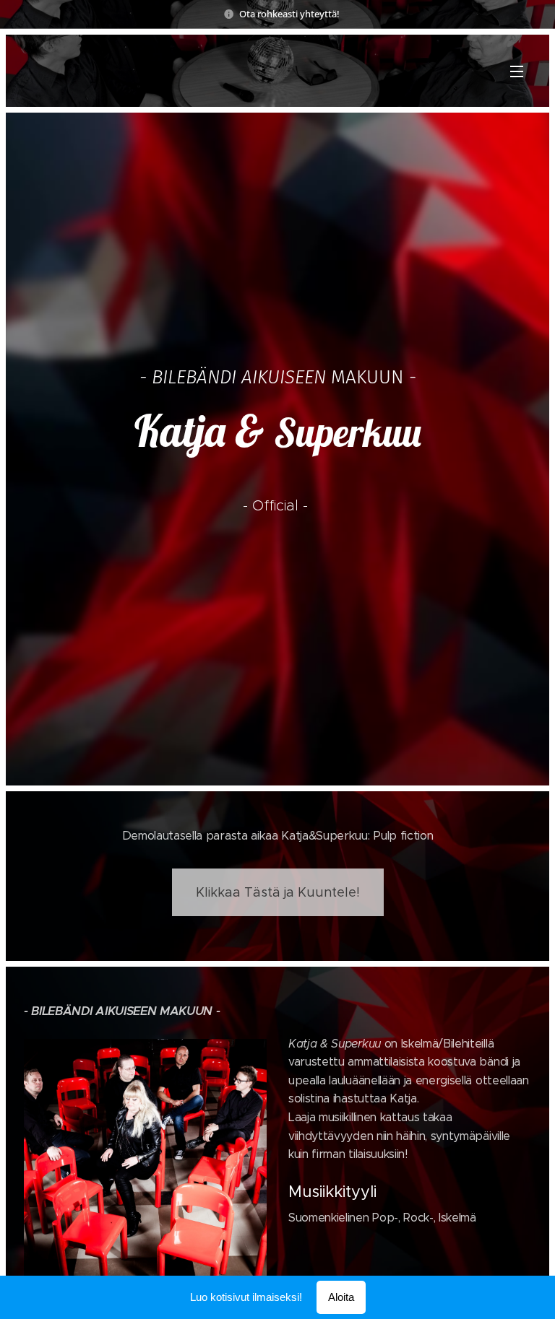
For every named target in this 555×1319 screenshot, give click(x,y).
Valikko (516, 70)
